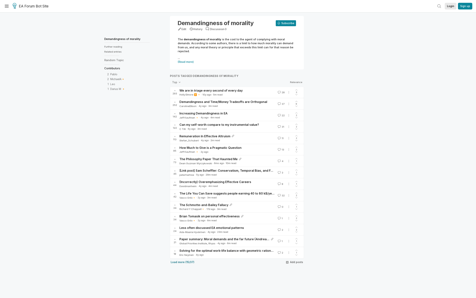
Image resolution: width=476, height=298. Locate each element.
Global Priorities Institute (193, 243)
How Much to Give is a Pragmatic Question (210, 148)
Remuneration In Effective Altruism (204, 136)
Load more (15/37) (182, 262)
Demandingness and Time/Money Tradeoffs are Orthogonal (223, 102)
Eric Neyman (186, 254)
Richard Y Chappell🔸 (192, 209)
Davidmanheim (188, 186)
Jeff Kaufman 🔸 (189, 117)
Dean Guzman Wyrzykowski (195, 163)
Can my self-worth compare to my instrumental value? (219, 125)
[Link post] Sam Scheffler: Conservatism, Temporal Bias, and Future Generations (238, 170)
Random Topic (114, 60)
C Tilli (182, 128)
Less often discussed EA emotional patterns (211, 228)
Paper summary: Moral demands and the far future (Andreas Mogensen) (232, 239)
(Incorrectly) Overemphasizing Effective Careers (215, 182)
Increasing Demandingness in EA (203, 113)
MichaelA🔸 (117, 79)
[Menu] (6, 6)
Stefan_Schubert (189, 140)
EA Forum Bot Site (34, 6)
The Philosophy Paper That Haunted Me (208, 159)
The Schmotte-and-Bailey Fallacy (203, 205)
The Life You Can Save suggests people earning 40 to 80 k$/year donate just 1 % (238, 193)
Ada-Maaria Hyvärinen (192, 232)
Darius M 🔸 (117, 88)
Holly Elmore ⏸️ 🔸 (189, 94)
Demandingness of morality (122, 39)
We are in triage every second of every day (211, 90)
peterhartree (186, 174)
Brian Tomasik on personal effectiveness (209, 216)
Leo (112, 84)
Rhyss (211, 243)
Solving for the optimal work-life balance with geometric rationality (228, 250)
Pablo (113, 74)
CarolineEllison (188, 106)
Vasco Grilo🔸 (187, 197)
